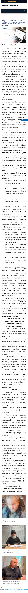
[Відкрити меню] (4, 10)
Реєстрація (12, 1)
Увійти (4, 1)
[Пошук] (24, 10)
